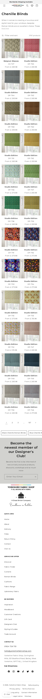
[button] (4, 5)
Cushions (8, 582)
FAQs (6, 534)
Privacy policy (15, 689)
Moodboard (9, 609)
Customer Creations (12, 614)
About (6, 524)
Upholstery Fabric (11, 591)
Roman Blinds (10, 577)
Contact (7, 544)
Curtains (7, 572)
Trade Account (10, 634)
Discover (8, 562)
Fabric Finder (9, 567)
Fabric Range (9, 587)
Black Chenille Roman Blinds (14, 433)
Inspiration (8, 605)
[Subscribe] (35, 476)
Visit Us (7, 549)
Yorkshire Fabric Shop (17, 685)
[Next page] (35, 422)
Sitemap (28, 696)
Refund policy (33, 685)
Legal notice (18, 696)
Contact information (29, 692)
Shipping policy (13, 692)
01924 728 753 (10, 646)
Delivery (7, 529)
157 (30, 423)
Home (6, 519)
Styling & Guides (11, 629)
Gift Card (8, 619)
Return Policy (9, 539)
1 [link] (6, 423)
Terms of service (28, 689)
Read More (5, 28)
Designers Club (10, 624)
